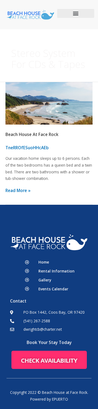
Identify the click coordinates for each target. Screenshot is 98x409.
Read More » (17, 190)
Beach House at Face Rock (32, 134)
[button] (75, 13)
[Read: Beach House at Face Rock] (49, 103)
